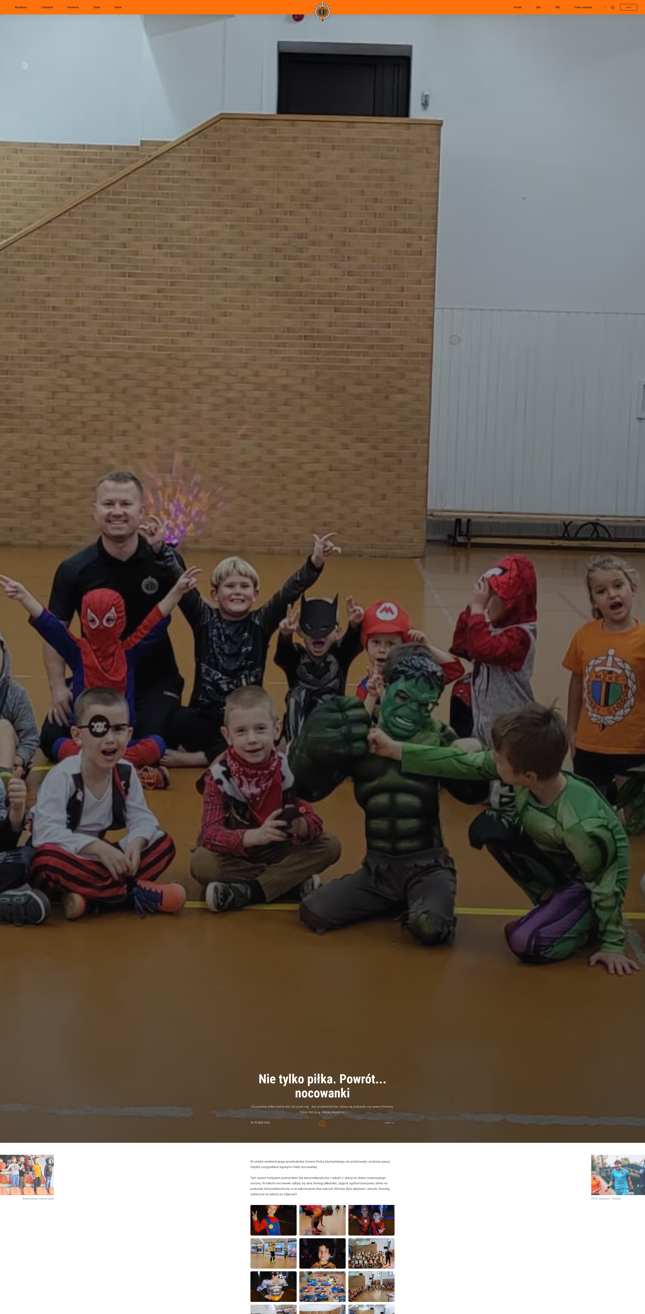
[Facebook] (613, 7)
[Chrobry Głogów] (322, 11)
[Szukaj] (605, 7)
